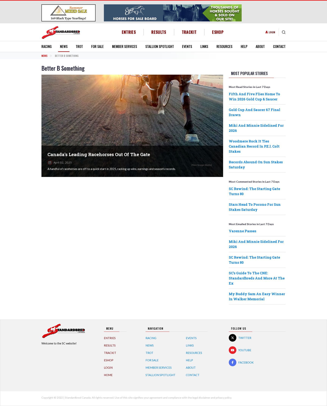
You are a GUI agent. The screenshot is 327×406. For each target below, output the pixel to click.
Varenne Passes (242, 231)
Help (244, 46)
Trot (79, 46)
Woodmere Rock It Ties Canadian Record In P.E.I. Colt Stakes (254, 146)
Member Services (124, 46)
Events (187, 46)
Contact (279, 46)
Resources (224, 46)
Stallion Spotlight (159, 46)
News (64, 46)
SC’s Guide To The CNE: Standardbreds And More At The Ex (257, 278)
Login (272, 32)
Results (158, 32)
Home (108, 375)
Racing (46, 46)
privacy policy (223, 397)
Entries (129, 32)
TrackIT (189, 32)
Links (204, 46)
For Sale (97, 46)
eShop (218, 32)
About (260, 46)
